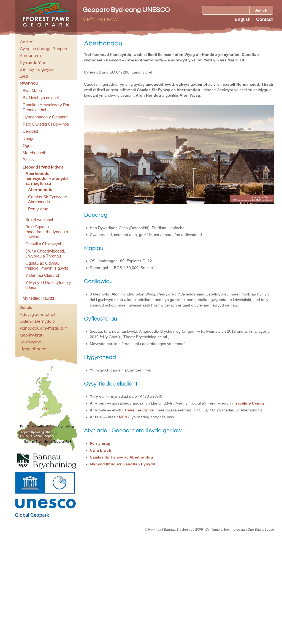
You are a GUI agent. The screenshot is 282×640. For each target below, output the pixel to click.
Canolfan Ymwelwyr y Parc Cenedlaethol (47, 107)
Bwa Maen (32, 90)
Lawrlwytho (30, 342)
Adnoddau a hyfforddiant (43, 328)
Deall (24, 76)
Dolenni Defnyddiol (37, 321)
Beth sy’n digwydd (37, 69)
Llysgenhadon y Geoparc (45, 117)
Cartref (27, 42)
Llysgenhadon (33, 349)
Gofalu (26, 308)
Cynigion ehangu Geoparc (44, 49)
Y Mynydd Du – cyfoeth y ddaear (48, 285)
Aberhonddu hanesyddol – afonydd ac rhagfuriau (46, 178)
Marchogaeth (34, 152)
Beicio (28, 160)
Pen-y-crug (38, 209)
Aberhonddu (40, 189)
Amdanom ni (32, 56)
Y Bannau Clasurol (42, 275)
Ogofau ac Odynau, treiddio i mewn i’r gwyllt (46, 265)
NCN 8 (125, 417)
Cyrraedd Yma (33, 63)
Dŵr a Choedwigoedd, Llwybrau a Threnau (45, 253)
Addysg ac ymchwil (37, 315)
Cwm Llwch (100, 450)
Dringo (28, 138)
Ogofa (28, 145)
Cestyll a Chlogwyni (43, 244)
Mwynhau (29, 83)
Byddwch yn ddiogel (41, 97)
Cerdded (30, 131)
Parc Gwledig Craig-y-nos (46, 124)
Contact (264, 19)
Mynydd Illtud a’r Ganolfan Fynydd (122, 464)
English (243, 19)
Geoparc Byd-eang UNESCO (126, 9)
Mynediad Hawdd (38, 298)
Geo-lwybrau (31, 335)
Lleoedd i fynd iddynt (43, 167)
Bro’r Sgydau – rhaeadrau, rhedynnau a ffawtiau (46, 231)
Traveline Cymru (249, 403)
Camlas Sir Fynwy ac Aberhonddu (47, 199)
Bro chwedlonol (39, 219)
